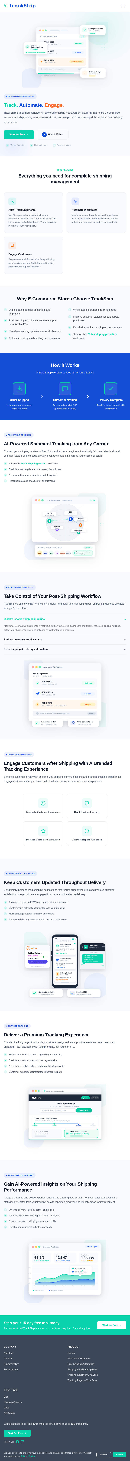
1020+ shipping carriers (34, 463)
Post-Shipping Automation (81, 1364)
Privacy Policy (11, 1364)
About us (8, 1353)
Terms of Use (11, 1369)
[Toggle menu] (123, 6)
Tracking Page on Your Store (82, 1380)
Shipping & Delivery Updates (82, 1369)
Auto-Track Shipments (79, 1358)
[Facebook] (17, 1441)
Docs (6, 1407)
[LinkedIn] (22, 1441)
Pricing (71, 1353)
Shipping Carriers (13, 1402)
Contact (8, 1358)
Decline (103, 1454)
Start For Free (15, 1433)
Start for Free (17, 134)
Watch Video (55, 134)
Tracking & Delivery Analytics (83, 1374)
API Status (9, 1413)
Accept (119, 1454)
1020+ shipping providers (101, 334)
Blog (6, 1396)
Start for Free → (111, 1325)
